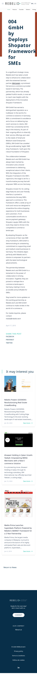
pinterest (10, 340)
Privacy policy (18, 651)
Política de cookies (19, 660)
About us (18, 630)
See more (26, 423)
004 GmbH (16, 83)
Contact (18, 615)
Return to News (10, 567)
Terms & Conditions (18, 656)
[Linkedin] (19, 668)
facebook (10, 336)
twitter (9, 343)
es (35, 3)
